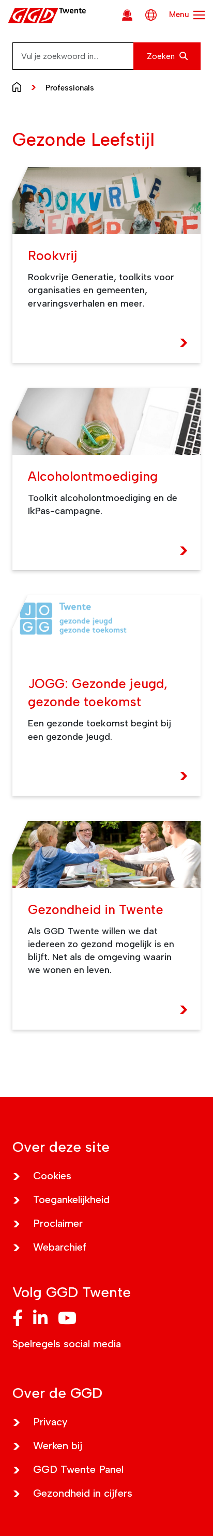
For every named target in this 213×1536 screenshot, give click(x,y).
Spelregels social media (66, 1343)
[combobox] (106, 56)
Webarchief (59, 1247)
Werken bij (57, 1445)
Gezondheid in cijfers (82, 1493)
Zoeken (162, 56)
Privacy (50, 1422)
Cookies (52, 1175)
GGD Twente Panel (78, 1469)
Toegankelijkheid (71, 1199)
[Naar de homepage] (19, 86)
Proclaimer (58, 1223)
